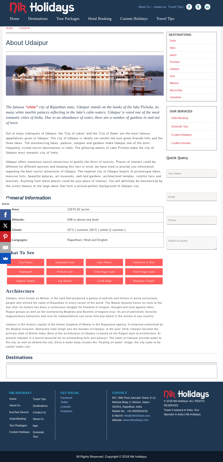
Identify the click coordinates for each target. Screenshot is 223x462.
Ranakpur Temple (144, 280)
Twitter (64, 402)
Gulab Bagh (104, 280)
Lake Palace (104, 262)
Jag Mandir (65, 280)
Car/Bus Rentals (181, 143)
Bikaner (174, 83)
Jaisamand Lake (65, 262)
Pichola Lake (65, 271)
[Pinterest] (5, 236)
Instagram (66, 411)
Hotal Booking (100, 18)
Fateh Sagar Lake (144, 271)
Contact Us (39, 412)
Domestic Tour (179, 126)
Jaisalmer (175, 97)
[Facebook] (5, 214)
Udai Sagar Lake (104, 271)
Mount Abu (176, 90)
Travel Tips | (176, 7)
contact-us (160, 7)
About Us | (145, 7)
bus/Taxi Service (19, 412)
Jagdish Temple (25, 280)
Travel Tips (165, 18)
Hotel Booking (179, 118)
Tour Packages (67, 18)
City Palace (26, 262)
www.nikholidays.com (136, 420)
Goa (172, 76)
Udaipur (24, 28)
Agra (173, 47)
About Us (14, 405)
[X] (5, 225)
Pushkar (175, 62)
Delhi (173, 40)
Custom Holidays (134, 18)
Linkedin (66, 406)
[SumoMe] (5, 258)
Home (14, 18)
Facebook (66, 397)
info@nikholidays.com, (137, 415)
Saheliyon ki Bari (144, 262)
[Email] (5, 247)
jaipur (173, 55)
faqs (35, 425)
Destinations (38, 18)
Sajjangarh (25, 271)
